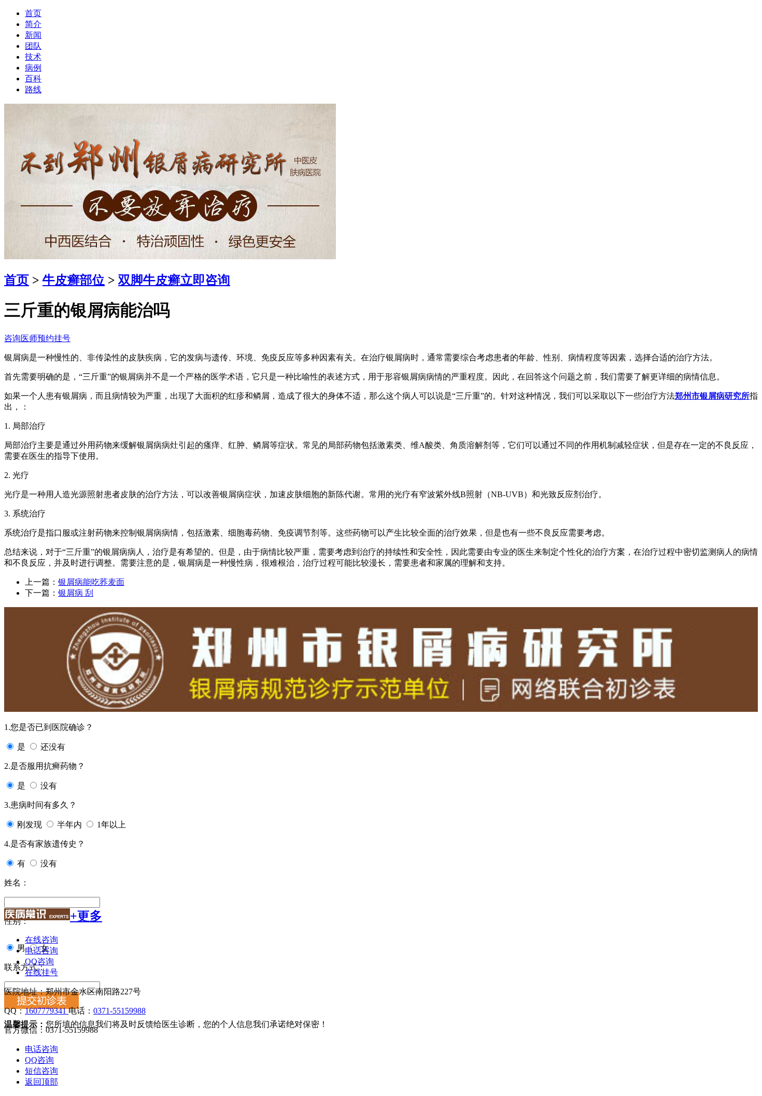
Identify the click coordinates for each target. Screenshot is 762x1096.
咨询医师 (20, 338)
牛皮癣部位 (74, 280)
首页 (33, 13)
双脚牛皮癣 (149, 280)
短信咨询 (41, 1070)
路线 (33, 89)
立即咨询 (205, 280)
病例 (33, 67)
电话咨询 (41, 950)
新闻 (33, 35)
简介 (33, 24)
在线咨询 (41, 939)
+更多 (86, 916)
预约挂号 (53, 338)
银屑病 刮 (75, 592)
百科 (33, 78)
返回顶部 (41, 1081)
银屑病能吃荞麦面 (91, 582)
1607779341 (46, 1010)
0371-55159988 (119, 1010)
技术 (33, 56)
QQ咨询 (39, 961)
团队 (33, 45)
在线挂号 (41, 972)
